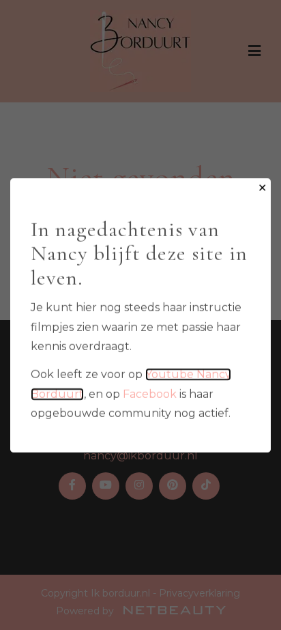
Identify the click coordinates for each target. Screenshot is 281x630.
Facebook (150, 393)
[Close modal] (262, 188)
